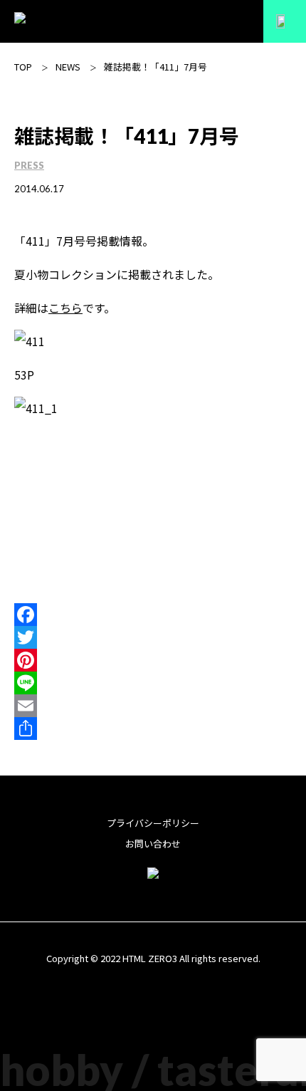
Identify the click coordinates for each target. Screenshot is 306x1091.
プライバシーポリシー (153, 823)
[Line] (153, 683)
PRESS (29, 165)
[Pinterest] (153, 660)
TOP (23, 66)
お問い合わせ (153, 843)
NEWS (68, 66)
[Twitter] (153, 637)
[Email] (153, 705)
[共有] (153, 728)
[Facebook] (153, 614)
